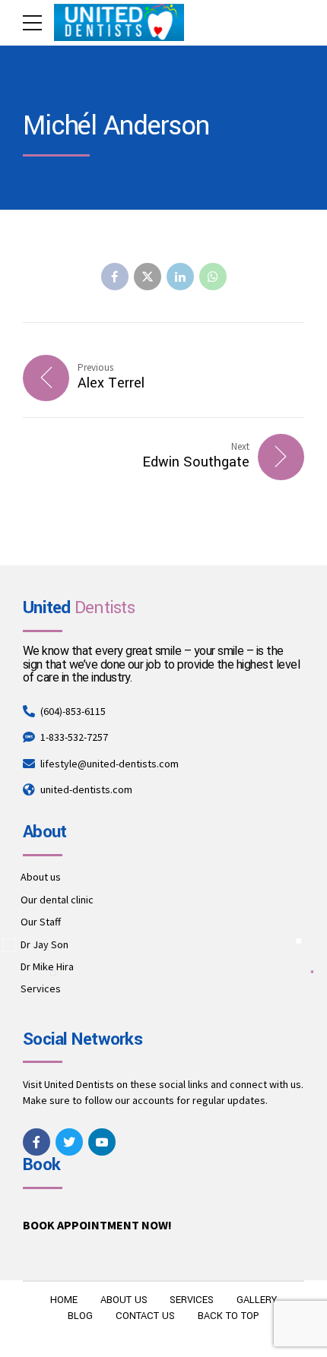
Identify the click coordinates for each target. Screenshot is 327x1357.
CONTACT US (145, 1316)
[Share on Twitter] (147, 276)
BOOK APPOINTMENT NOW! (97, 1224)
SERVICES (192, 1300)
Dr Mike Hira (47, 966)
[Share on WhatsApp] (213, 276)
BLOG (80, 1316)
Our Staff (41, 921)
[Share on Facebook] (115, 276)
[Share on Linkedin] (180, 276)
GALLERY (257, 1300)
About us (41, 877)
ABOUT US (124, 1300)
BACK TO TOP (228, 1316)
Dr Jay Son (44, 944)
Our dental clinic (57, 899)
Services (41, 988)
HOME (64, 1300)
